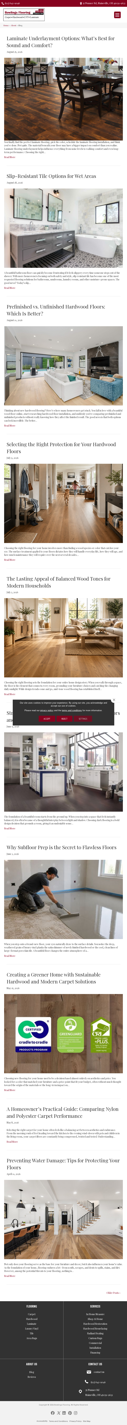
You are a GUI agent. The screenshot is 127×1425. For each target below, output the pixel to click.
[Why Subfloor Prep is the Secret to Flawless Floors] (63, 899)
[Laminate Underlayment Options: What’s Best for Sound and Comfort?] (63, 98)
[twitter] (58, 1413)
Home (6, 25)
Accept (47, 718)
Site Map (86, 1421)
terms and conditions (72, 710)
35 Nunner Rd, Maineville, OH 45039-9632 (104, 3)
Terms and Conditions (58, 1421)
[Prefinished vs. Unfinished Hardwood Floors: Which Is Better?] (63, 365)
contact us (99, 1372)
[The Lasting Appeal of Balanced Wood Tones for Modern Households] (63, 637)
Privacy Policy (75, 1421)
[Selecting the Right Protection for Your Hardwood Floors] (63, 503)
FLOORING (31, 1306)
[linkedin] (64, 1413)
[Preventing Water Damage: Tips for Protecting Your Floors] (63, 1219)
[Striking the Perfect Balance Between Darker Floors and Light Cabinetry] (63, 771)
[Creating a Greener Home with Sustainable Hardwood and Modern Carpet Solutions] (63, 1033)
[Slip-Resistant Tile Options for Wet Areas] (63, 227)
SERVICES (95, 1306)
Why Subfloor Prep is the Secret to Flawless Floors (61, 847)
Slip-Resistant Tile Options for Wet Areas (51, 176)
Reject (64, 718)
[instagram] (75, 1413)
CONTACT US (95, 1364)
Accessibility (42, 1421)
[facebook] (53, 1413)
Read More (9, 157)
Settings (83, 718)
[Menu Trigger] (117, 15)
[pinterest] (70, 1413)
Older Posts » (113, 1292)
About (13, 25)
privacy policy (46, 710)
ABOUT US (31, 1364)
